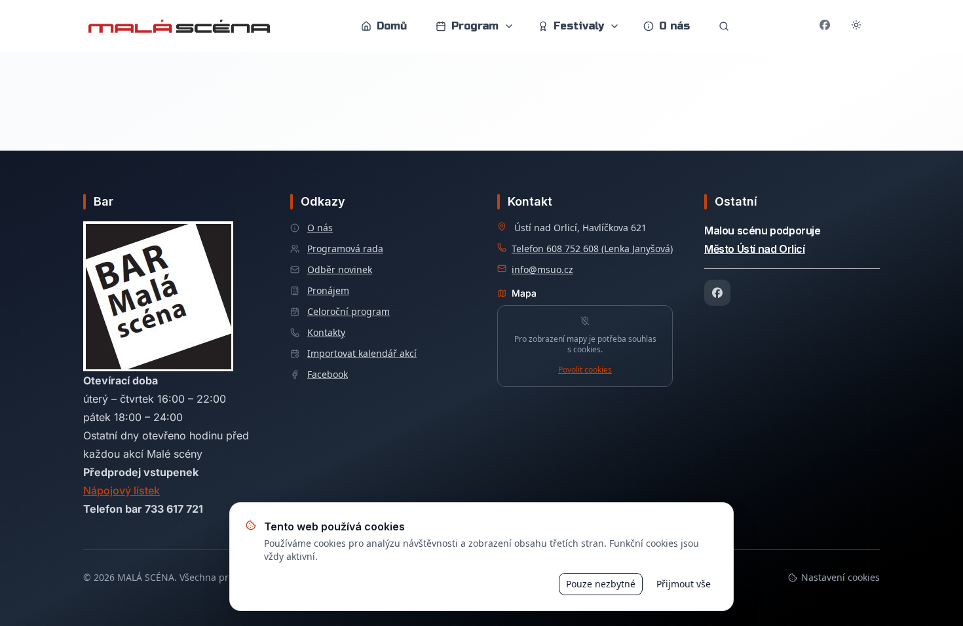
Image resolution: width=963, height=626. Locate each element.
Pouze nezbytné (600, 584)
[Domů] (179, 26)
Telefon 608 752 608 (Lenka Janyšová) (592, 248)
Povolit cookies (585, 370)
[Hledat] (724, 26)
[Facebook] (717, 293)
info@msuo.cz (542, 269)
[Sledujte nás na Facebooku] (824, 26)
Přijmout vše (683, 584)
